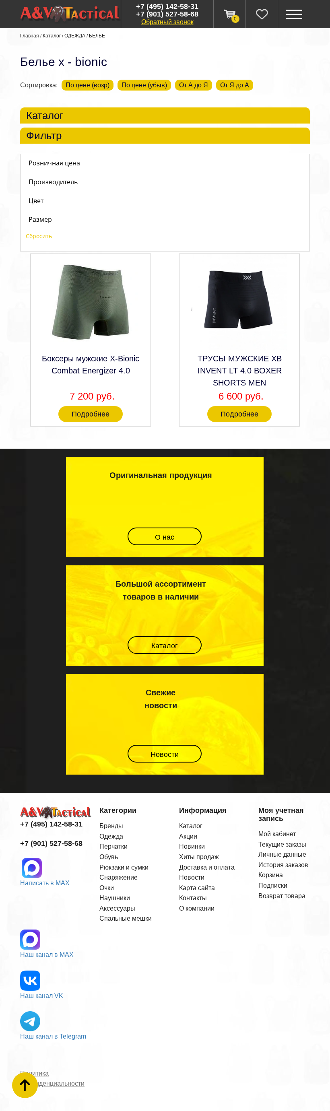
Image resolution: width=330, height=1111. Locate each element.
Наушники (114, 898)
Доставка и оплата (207, 867)
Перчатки (113, 846)
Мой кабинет (277, 834)
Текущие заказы (282, 844)
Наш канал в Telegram (53, 1036)
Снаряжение (118, 877)
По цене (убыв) (144, 85)
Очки (106, 887)
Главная (29, 36)
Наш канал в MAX (47, 954)
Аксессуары (117, 908)
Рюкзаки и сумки (123, 867)
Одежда (111, 836)
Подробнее (90, 414)
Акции (188, 836)
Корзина (270, 875)
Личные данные (282, 854)
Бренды (111, 825)
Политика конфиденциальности (52, 1078)
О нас (164, 537)
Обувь (108, 856)
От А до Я (193, 85)
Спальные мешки (125, 918)
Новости (165, 754)
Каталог (52, 36)
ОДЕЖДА (74, 36)
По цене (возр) (87, 85)
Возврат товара (281, 896)
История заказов (283, 865)
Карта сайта (197, 887)
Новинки (192, 846)
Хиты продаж (199, 856)
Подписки (272, 885)
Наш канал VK (41, 995)
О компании (196, 908)
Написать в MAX (45, 883)
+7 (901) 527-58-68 (167, 14)
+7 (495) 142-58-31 (167, 6)
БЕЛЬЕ (97, 36)
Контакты (193, 898)
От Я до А (234, 85)
